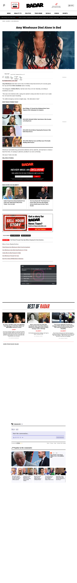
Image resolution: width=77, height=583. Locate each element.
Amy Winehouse (15, 21)
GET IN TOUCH (40, 229)
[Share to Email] (21, 77)
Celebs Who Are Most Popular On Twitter (11, 252)
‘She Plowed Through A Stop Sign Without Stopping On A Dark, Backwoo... (27, 239)
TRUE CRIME (38, 13)
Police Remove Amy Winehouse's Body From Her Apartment (16, 247)
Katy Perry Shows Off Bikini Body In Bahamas (12, 258)
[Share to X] (12, 77)
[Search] (4, 6)
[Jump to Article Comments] (3, 77)
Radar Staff (7, 73)
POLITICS (28, 13)
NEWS (9, 13)
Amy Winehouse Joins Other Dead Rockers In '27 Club (14, 250)
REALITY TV (18, 13)
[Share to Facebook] (7, 77)
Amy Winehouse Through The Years (10, 255)
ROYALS (48, 13)
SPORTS (65, 13)
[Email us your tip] (15, 8)
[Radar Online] (35, 5)
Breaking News (26, 235)
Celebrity (8, 21)
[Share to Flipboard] (16, 77)
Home (3, 21)
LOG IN (71, 5)
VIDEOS (56, 13)
